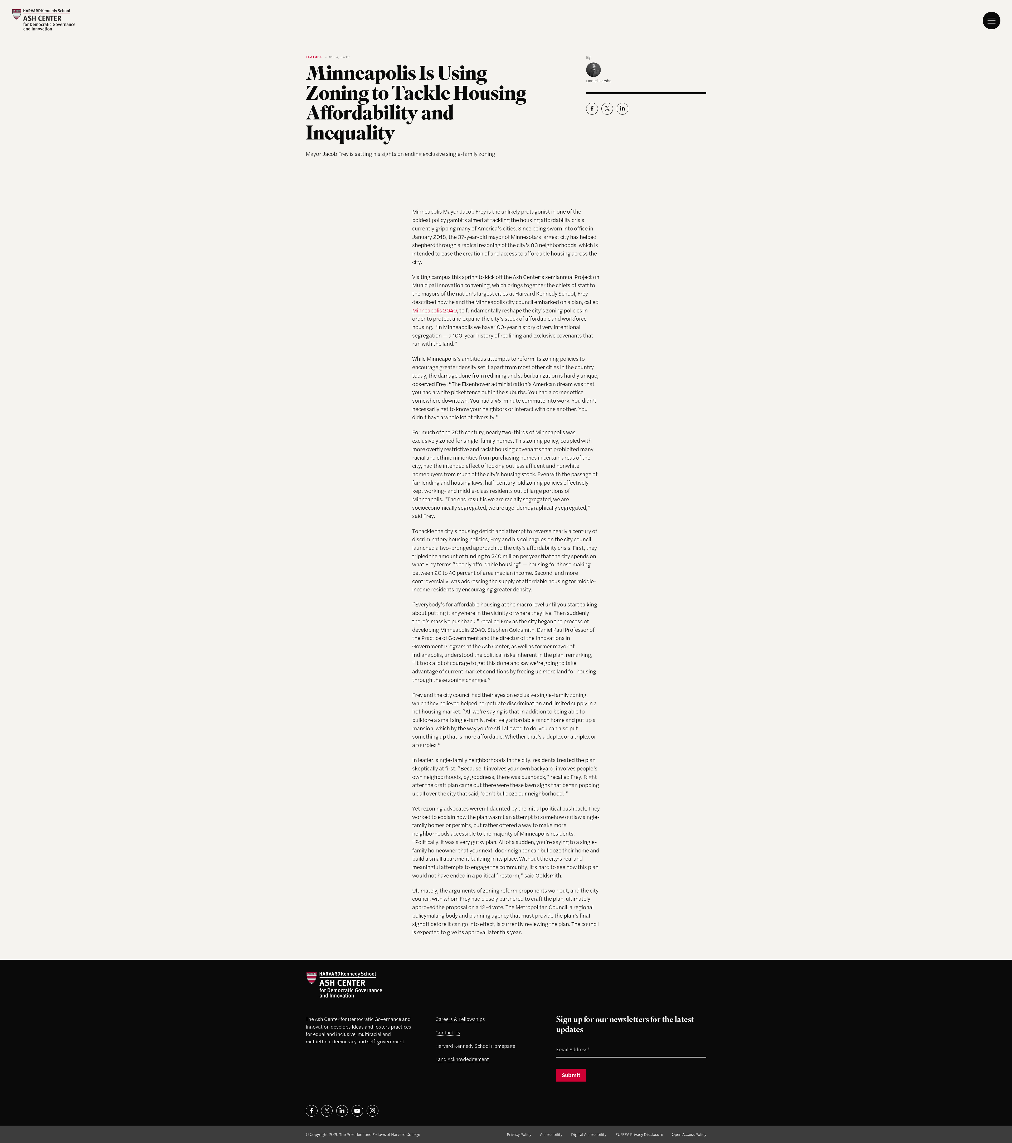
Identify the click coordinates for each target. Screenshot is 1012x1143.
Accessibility (551, 1134)
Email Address (566, 1043)
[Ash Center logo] (44, 20)
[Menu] (991, 21)
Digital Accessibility (588, 1134)
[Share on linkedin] (623, 109)
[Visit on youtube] (357, 1111)
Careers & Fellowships (460, 1019)
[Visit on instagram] (372, 1111)
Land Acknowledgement (462, 1059)
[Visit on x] (327, 1111)
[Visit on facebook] (312, 1111)
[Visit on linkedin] (342, 1111)
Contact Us (447, 1032)
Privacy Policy (519, 1134)
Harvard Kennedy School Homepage (475, 1045)
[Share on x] (607, 109)
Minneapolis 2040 (434, 310)
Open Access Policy (689, 1134)
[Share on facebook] (592, 109)
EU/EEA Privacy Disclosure (639, 1134)
